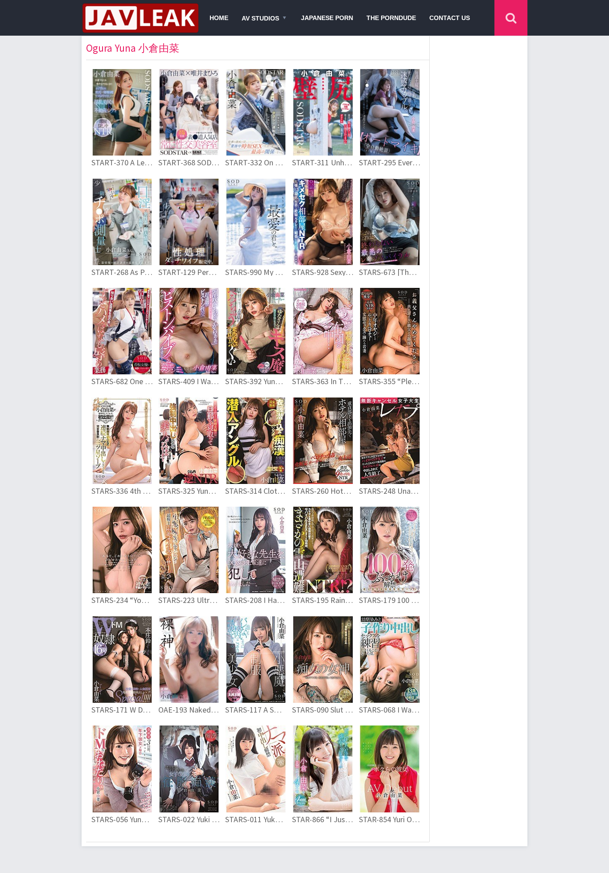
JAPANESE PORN (327, 17)
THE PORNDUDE (391, 17)
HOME (219, 17)
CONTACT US (449, 17)
